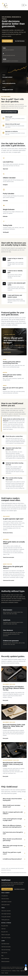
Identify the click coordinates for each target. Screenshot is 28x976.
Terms (2, 972)
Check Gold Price (7, 41)
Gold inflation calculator (6, 901)
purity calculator (14, 466)
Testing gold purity (5, 919)
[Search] (25, 5)
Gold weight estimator (6, 913)
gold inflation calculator (19, 441)
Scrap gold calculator (6, 916)
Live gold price (4, 895)
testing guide (16, 468)
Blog (2, 955)
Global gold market (5, 904)
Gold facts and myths (6, 946)
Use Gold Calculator (20, 41)
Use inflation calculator (19, 889)
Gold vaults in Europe (5, 937)
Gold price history (5, 898)
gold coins (15, 456)
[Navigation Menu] (23, 5)
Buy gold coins (4, 931)
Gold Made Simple (5, 943)
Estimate (5, 216)
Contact (6, 972)
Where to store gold (5, 934)
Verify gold (6, 232)
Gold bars (3, 928)
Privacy (18, 970)
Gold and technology (5, 949)
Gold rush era (4, 952)
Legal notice (22, 970)
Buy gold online (4, 925)
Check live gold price (7, 889)
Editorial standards (5, 961)
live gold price (16, 438)
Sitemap (14, 970)
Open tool (5, 168)
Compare (5, 184)
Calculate (5, 200)
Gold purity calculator (6, 910)
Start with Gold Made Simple (9, 111)
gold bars (10, 456)
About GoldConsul (5, 958)
